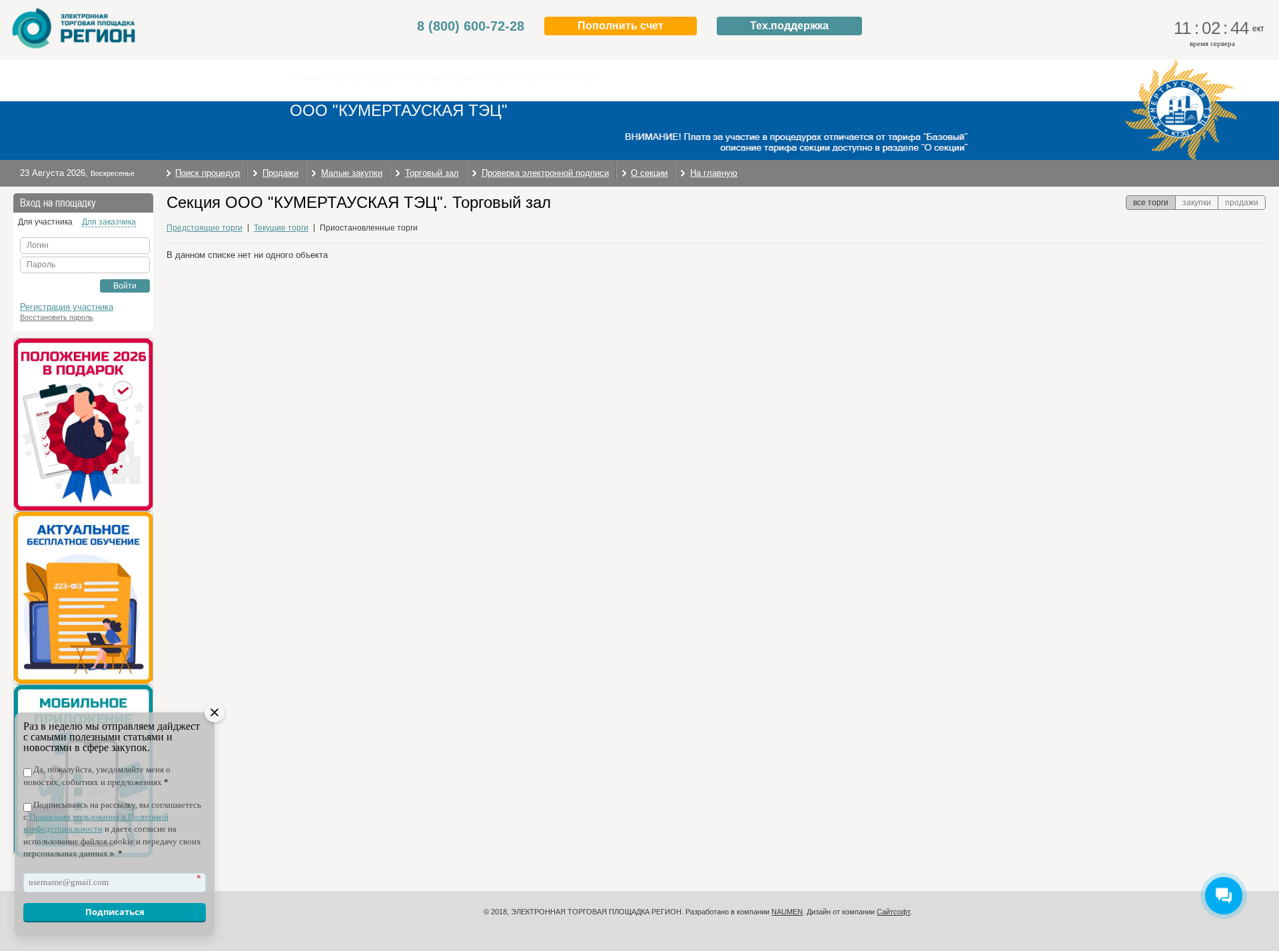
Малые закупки (351, 173)
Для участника (45, 222)
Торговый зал (432, 173)
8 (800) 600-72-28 (470, 26)
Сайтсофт (893, 912)
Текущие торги (281, 228)
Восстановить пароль (56, 317)
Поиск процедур (207, 173)
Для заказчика (109, 222)
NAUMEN (787, 912)
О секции (649, 173)
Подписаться (115, 912)
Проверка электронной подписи (545, 173)
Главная (305, 78)
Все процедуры (365, 78)
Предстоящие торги (204, 228)
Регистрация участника (66, 307)
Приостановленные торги (369, 228)
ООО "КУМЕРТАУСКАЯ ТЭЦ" (542, 78)
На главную (713, 173)
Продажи (280, 173)
